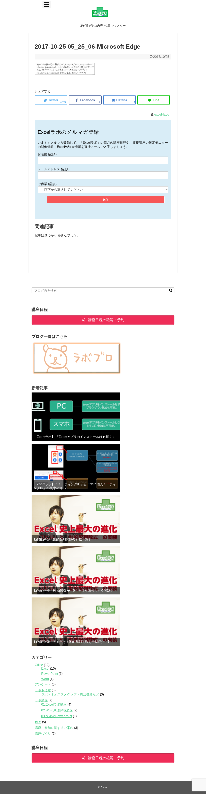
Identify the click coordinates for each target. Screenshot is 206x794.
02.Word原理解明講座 (57, 710)
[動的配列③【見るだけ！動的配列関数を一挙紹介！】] (76, 621)
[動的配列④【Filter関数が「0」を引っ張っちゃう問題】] (76, 570)
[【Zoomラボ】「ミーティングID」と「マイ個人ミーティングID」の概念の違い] (76, 468)
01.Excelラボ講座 (54, 704)
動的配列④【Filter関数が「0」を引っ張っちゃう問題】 (73, 590)
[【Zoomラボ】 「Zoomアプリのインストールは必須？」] (76, 416)
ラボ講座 (41, 700)
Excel (45, 668)
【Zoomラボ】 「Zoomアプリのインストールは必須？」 (74, 436)
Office (39, 665)
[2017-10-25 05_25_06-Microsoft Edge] (119, 100)
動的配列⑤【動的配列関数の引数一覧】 (63, 539)
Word (45, 679)
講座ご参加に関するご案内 (54, 727)
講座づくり (43, 733)
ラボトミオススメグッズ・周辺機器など (70, 694)
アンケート (43, 684)
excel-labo (161, 114)
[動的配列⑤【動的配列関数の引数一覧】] (76, 519)
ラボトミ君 (43, 690)
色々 (38, 722)
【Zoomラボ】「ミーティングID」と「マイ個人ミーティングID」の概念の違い (75, 486)
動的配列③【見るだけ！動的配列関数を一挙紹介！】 (72, 641)
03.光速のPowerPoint (56, 716)
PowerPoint (49, 673)
